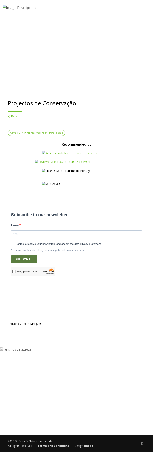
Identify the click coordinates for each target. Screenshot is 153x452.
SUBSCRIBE (24, 259)
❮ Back (12, 116)
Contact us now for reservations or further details (36, 132)
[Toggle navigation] (147, 9)
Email (15, 225)
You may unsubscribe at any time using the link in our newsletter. (48, 250)
